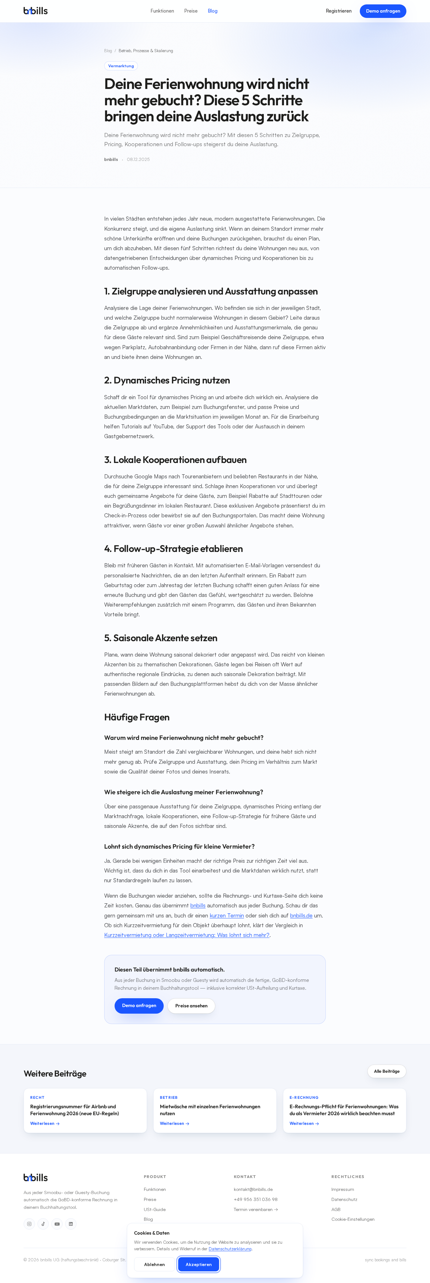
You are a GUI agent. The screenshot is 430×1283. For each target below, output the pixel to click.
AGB (336, 1209)
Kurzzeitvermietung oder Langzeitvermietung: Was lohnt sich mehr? (186, 934)
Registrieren (339, 11)
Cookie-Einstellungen (353, 1219)
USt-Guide (155, 1209)
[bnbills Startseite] (36, 11)
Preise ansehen (191, 1006)
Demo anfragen (383, 11)
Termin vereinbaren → (256, 1209)
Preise (191, 11)
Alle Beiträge (387, 1071)
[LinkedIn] (70, 1224)
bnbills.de (301, 915)
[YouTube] (57, 1224)
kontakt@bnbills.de (253, 1189)
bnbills (198, 905)
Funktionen (162, 11)
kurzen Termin (227, 915)
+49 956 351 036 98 (256, 1199)
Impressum (342, 1189)
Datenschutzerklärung (230, 1248)
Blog (213, 11)
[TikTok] (43, 1224)
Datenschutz (344, 1199)
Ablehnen (154, 1264)
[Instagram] (29, 1224)
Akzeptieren (199, 1264)
